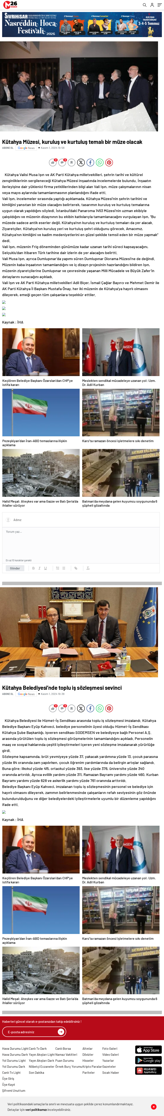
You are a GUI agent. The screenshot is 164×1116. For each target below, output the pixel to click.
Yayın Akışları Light (42, 1054)
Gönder (15, 568)
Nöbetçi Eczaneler (41, 1066)
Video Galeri (110, 1054)
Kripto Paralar (92, 1066)
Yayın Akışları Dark (41, 1060)
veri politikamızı (36, 1109)
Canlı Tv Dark (38, 1048)
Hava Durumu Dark (15, 1054)
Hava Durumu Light (15, 1048)
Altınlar (87, 1048)
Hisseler (88, 1060)
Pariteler (88, 1072)
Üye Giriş (8, 1078)
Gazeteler (109, 1066)
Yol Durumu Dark (13, 1066)
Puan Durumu (64, 1060)
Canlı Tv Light (11, 1072)
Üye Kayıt (8, 1084)
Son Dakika (36, 1072)
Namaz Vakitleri (66, 1054)
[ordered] (58, 568)
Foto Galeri (109, 1048)
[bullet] (64, 568)
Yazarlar (108, 1060)
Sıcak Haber (110, 1072)
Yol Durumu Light (14, 1060)
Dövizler (88, 1054)
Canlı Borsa (63, 1048)
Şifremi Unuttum (13, 1090)
